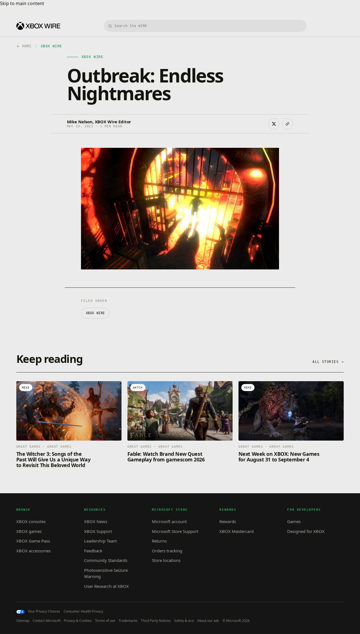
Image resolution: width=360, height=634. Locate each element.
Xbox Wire (95, 313)
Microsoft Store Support (175, 531)
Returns (159, 541)
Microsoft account (169, 521)
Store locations (166, 560)
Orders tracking (167, 550)
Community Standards (105, 560)
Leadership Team (100, 541)
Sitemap (22, 621)
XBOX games (29, 531)
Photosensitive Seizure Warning (106, 573)
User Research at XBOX (106, 586)
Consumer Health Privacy (83, 611)
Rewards (227, 521)
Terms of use (105, 621)
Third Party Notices (156, 621)
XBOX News (95, 521)
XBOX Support (98, 531)
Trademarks (128, 621)
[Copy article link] (287, 124)
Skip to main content (22, 3)
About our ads (208, 621)
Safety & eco (184, 621)
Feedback (93, 550)
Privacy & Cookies (78, 621)
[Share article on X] (274, 124)
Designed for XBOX (306, 531)
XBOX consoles (31, 521)
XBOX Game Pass (33, 541)
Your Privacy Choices (44, 611)
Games (294, 521)
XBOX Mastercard (236, 531)
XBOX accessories (33, 550)
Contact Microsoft (46, 621)
